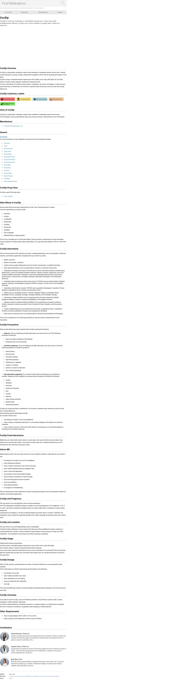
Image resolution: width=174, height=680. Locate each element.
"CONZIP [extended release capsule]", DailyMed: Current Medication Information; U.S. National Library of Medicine (34, 676)
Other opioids (8, 196)
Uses (5, 146)
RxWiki (10, 678)
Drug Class (7, 151)
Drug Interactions (9, 157)
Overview (7, 143)
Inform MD (7, 165)
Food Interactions (9, 162)
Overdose (7, 178)
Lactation (7, 170)
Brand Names (8, 149)
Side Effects (8, 154)
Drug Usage (8, 173)
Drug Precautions (9, 159)
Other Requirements (10, 181)
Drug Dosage (8, 176)
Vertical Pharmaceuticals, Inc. (13, 126)
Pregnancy (7, 168)
